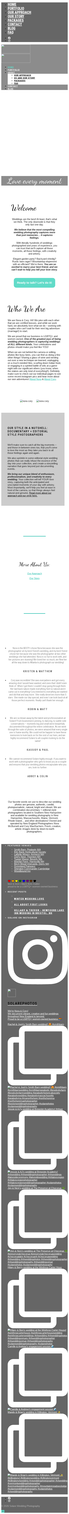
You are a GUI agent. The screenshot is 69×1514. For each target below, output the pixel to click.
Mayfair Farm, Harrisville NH (29, 861)
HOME (12, 4)
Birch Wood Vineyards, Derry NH (31, 864)
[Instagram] (9, 40)
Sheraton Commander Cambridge (32, 868)
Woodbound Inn (22, 871)
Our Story (34, 578)
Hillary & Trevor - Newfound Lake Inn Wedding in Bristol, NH (39, 912)
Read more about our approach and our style (29, 494)
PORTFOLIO (16, 8)
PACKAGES (16, 20)
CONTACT (15, 24)
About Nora (35, 379)
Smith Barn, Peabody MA (27, 849)
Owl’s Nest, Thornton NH (27, 856)
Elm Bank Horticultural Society (30, 852)
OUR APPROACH (19, 12)
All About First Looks (31, 904)
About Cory (50, 379)
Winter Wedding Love (29, 898)
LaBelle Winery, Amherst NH (29, 854)
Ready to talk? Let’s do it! (34, 282)
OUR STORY (16, 16)
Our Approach (34, 573)
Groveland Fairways (24, 866)
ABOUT (11, 72)
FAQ (10, 32)
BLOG (11, 28)
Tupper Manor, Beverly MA (28, 859)
